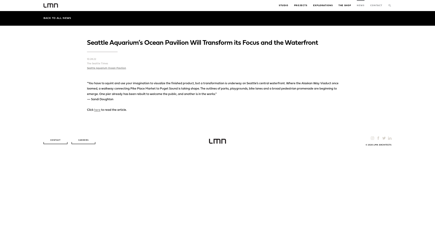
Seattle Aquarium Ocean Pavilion (106, 68)
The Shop (344, 5)
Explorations (323, 5)
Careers (83, 140)
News (360, 5)
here (97, 110)
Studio (283, 5)
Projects (300, 5)
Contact (376, 5)
